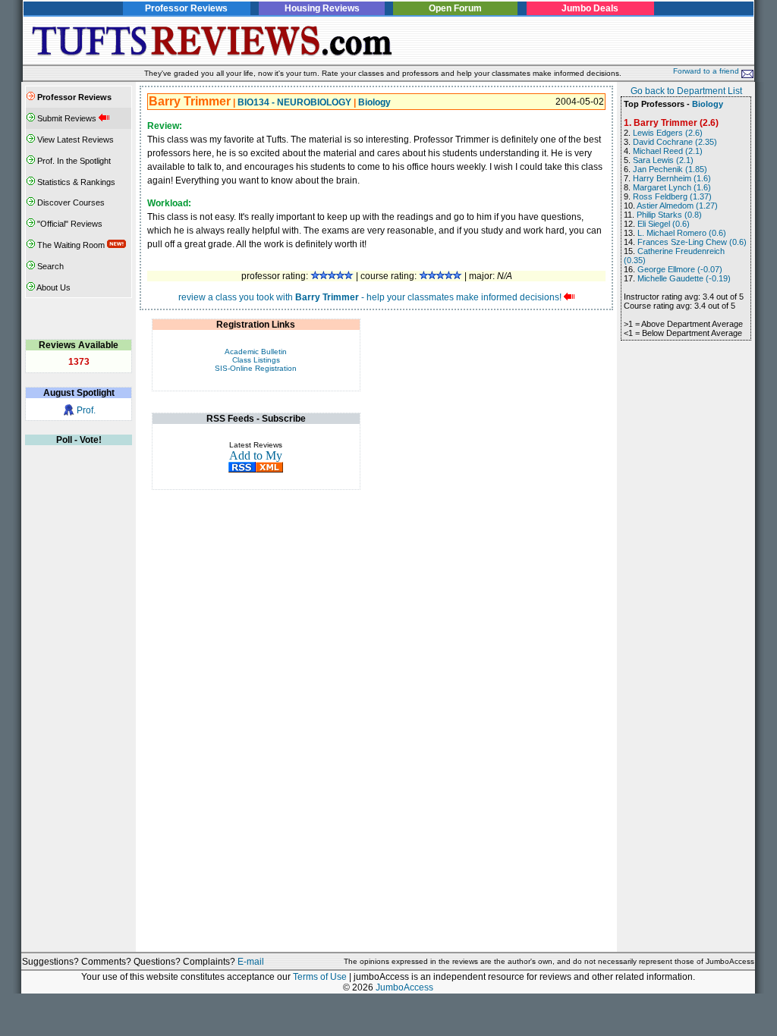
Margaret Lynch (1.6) (672, 187)
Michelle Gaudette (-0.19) (684, 278)
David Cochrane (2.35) (675, 141)
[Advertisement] (575, 41)
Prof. (86, 410)
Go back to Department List (686, 91)
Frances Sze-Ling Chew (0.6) (692, 241)
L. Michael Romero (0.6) (681, 232)
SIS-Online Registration (256, 368)
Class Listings (256, 360)
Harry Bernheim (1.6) (672, 178)
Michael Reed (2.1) (668, 150)
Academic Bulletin (256, 351)
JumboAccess (404, 987)
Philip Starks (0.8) (669, 214)
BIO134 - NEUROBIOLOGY (294, 102)
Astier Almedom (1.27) (677, 205)
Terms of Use (320, 977)
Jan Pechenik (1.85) (670, 169)
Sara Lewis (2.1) (663, 160)
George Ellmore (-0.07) (679, 269)
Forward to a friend (707, 71)
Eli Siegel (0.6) (663, 223)
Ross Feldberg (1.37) (672, 196)
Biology (374, 102)
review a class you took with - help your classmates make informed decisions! (370, 297)
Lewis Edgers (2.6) (668, 132)
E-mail (251, 961)
